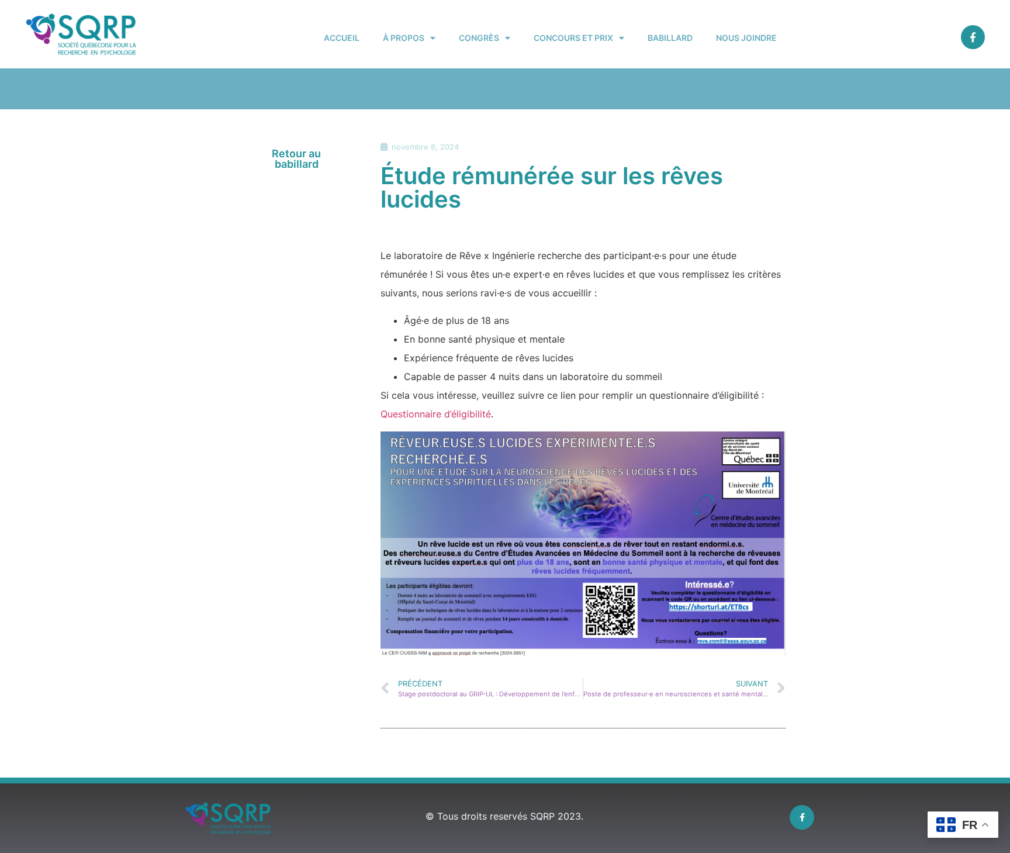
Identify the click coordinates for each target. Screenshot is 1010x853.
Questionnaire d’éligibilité (436, 414)
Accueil (341, 38)
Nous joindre (746, 38)
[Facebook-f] (973, 37)
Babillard (670, 38)
